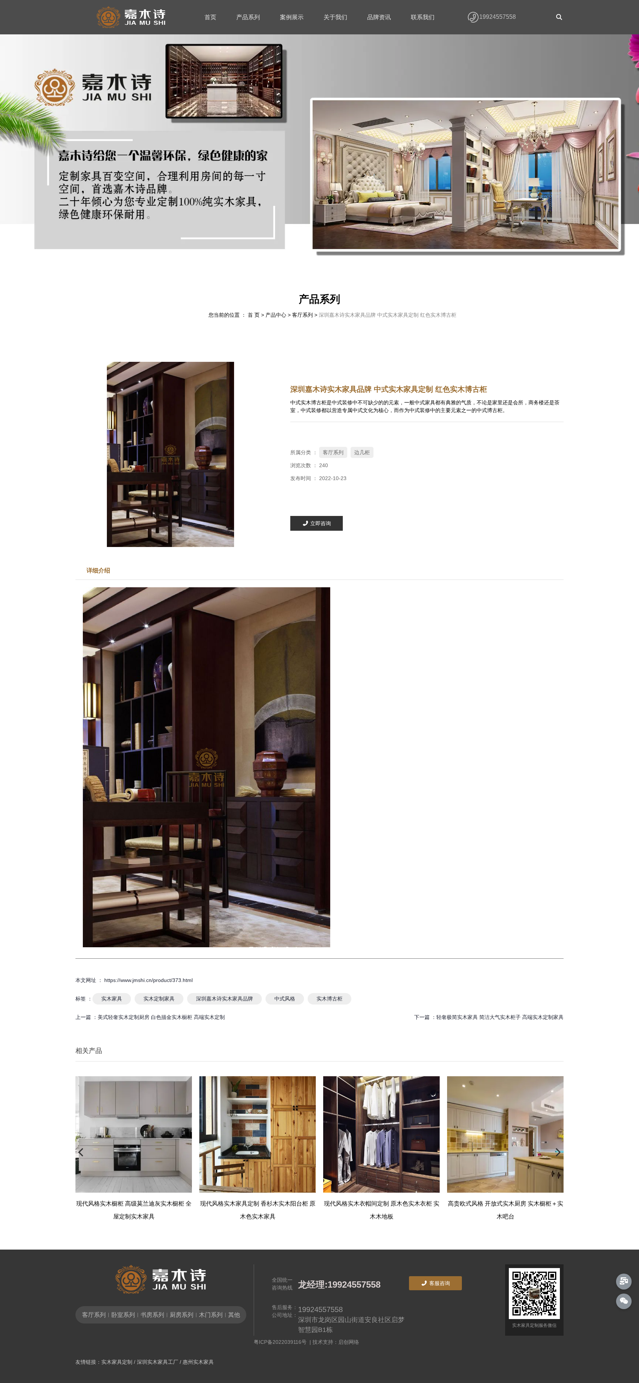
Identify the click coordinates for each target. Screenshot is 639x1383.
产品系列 (248, 17)
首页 (210, 17)
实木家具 (111, 999)
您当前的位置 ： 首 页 (235, 315)
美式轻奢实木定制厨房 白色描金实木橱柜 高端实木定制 (161, 1017)
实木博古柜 (329, 999)
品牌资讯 (379, 17)
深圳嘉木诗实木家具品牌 (224, 999)
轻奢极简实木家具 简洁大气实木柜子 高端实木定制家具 (500, 1017)
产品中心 (276, 315)
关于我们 (335, 17)
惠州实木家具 (198, 1362)
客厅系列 (302, 315)
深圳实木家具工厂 (157, 1362)
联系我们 (423, 17)
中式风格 (284, 999)
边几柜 (362, 452)
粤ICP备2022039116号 (282, 1342)
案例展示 (292, 17)
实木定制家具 (159, 999)
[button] (302, 264)
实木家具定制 (116, 1362)
